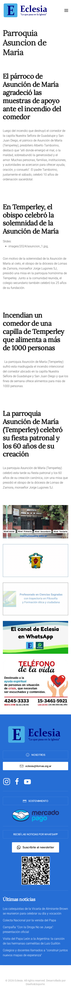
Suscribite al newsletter (38, 847)
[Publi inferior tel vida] (35, 683)
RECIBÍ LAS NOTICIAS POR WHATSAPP (35, 834)
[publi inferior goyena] (35, 598)
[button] (66, 10)
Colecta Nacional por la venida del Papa (29, 920)
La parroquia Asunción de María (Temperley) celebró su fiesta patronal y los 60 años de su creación (32, 433)
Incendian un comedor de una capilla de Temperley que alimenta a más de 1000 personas (33, 331)
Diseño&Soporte (35, 984)
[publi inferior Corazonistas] (35, 560)
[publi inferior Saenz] (35, 521)
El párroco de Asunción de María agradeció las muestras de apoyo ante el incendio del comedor (32, 96)
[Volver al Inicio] (26, 10)
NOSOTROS (38, 755)
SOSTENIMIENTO (38, 801)
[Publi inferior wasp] (35, 637)
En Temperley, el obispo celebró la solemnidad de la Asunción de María (31, 219)
